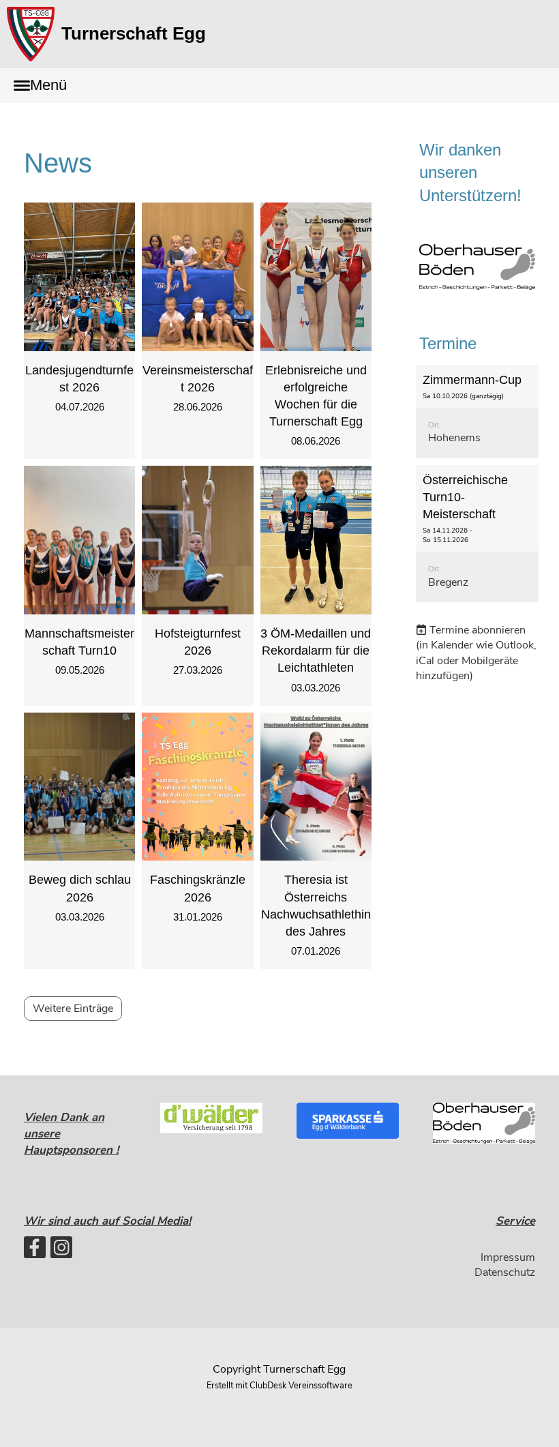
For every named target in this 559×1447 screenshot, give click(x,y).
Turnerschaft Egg (133, 33)
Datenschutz (504, 1272)
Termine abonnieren (477, 630)
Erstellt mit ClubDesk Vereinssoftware (279, 1385)
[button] (477, 411)
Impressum (508, 1257)
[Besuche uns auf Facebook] (35, 1251)
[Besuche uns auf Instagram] (61, 1251)
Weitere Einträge (73, 1008)
